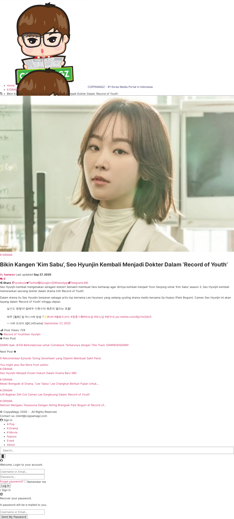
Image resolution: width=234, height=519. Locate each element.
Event (10, 440)
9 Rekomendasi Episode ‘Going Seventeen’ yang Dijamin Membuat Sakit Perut (50, 358)
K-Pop (11, 424)
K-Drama (12, 428)
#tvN (50, 316)
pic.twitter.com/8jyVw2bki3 (133, 316)
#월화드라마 (62, 316)
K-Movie (12, 432)
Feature (11, 436)
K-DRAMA (6, 254)
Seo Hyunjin (32, 334)
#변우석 (110, 316)
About (11, 444)
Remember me (36, 481)
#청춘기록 (77, 316)
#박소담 (99, 316)
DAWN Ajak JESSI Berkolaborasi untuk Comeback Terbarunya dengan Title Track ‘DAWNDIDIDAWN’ (64, 345)
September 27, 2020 (57, 323)
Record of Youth (14, 334)
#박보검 (88, 316)
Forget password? (11, 481)
